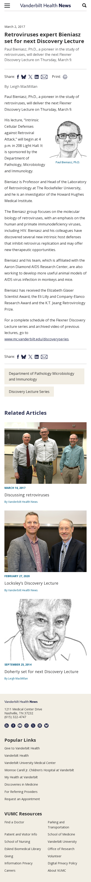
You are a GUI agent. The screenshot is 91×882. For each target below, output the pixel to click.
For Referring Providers (21, 792)
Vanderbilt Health (16, 755)
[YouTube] (20, 725)
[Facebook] (13, 725)
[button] (7, 5)
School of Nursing (17, 841)
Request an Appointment (22, 799)
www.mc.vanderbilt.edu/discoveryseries (36, 339)
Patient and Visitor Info (20, 834)
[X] (33, 725)
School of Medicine (61, 834)
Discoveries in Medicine (21, 784)
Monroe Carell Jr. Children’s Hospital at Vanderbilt (39, 770)
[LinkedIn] (40, 725)
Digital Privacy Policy (62, 863)
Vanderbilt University (62, 841)
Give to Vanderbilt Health (22, 748)
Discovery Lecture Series (29, 391)
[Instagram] (26, 725)
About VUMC (57, 870)
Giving (8, 856)
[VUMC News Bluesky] (46, 725)
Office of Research (61, 849)
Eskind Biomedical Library (22, 849)
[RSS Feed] (6, 725)
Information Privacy (18, 863)
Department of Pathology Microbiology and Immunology (41, 376)
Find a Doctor (14, 822)
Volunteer (54, 856)
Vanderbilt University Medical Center (30, 763)
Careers (9, 870)
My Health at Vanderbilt (21, 777)
